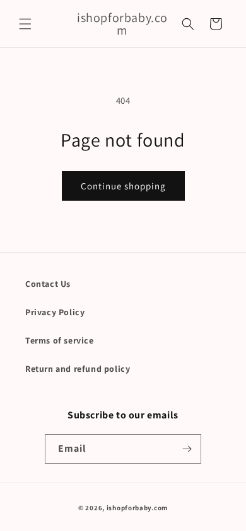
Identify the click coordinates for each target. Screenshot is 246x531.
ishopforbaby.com (137, 507)
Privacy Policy (55, 312)
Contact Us (48, 283)
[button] (25, 24)
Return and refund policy (77, 368)
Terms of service (59, 340)
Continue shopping (123, 186)
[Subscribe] (187, 449)
